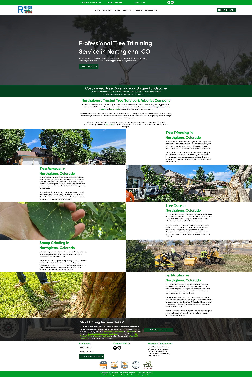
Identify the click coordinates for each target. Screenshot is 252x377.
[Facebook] (168, 2)
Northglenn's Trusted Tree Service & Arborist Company (126, 100)
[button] (117, 10)
